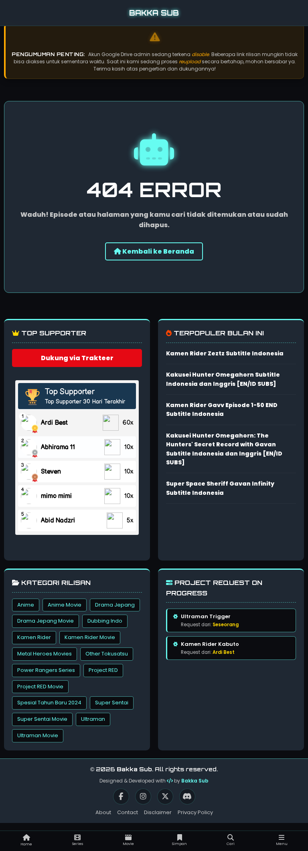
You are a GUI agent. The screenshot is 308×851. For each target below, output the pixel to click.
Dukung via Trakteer (77, 358)
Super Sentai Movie (42, 719)
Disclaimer (158, 812)
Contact (127, 812)
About (103, 812)
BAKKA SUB (154, 12)
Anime (25, 605)
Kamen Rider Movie (90, 637)
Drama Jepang (115, 605)
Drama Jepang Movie (45, 621)
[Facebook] (121, 796)
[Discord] (187, 796)
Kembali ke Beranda (157, 251)
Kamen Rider (34, 637)
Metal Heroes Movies (44, 653)
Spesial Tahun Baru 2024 (49, 702)
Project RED (103, 670)
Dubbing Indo (104, 621)
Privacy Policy (195, 812)
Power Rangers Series (46, 670)
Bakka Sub (195, 780)
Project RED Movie (40, 686)
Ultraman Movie (37, 735)
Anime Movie (64, 605)
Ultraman (93, 719)
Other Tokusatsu (106, 653)
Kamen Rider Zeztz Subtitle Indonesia (225, 353)
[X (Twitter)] (165, 796)
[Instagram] (143, 796)
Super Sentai (111, 702)
